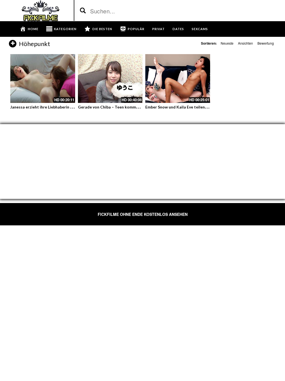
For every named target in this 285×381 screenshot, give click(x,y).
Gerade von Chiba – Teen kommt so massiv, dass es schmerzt (134, 107)
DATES (178, 29)
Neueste (227, 43)
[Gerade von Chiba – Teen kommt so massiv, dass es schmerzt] (110, 78)
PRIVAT (158, 29)
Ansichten (245, 43)
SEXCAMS (200, 29)
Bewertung (265, 43)
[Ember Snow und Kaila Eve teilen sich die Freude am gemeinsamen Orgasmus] (177, 78)
